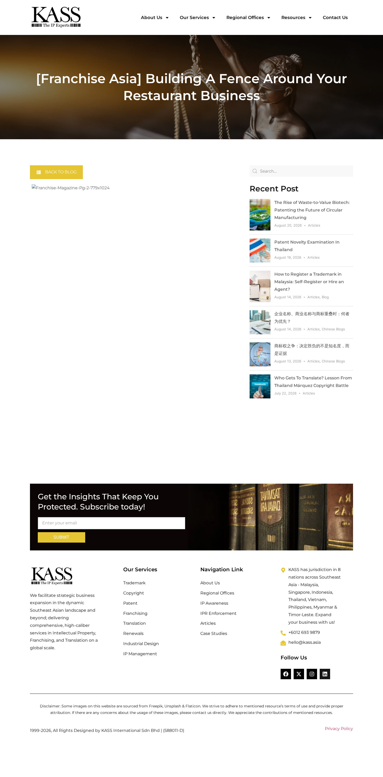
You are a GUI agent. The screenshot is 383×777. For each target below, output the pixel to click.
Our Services (194, 17)
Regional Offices (245, 17)
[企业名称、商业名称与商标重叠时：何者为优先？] (260, 322)
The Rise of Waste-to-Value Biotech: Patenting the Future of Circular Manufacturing (312, 210)
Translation (134, 623)
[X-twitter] (299, 674)
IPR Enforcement (218, 613)
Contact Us (335, 17)
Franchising (135, 613)
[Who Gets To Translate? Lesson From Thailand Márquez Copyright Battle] (260, 386)
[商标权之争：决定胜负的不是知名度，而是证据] (260, 354)
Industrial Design (141, 643)
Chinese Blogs (333, 329)
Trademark (134, 582)
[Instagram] (312, 674)
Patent (130, 603)
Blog (325, 297)
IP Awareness (214, 603)
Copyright (133, 593)
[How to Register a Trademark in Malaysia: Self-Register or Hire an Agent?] (260, 286)
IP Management (140, 653)
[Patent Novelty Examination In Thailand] (260, 251)
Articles (314, 225)
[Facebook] (286, 674)
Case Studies (213, 633)
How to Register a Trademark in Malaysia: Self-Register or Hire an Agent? (309, 282)
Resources (293, 17)
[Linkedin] (325, 674)
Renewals (133, 633)
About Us (151, 17)
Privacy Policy (339, 728)
